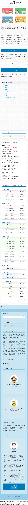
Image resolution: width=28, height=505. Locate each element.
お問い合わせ (17, 496)
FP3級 (6, 85)
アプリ (6, 95)
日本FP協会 (10, 344)
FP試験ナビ (14, 2)
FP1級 (6, 89)
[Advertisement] (14, 114)
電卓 (6, 93)
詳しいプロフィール (14, 482)
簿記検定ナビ (8, 363)
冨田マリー (8, 428)
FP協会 (8, 189)
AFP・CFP (7, 91)
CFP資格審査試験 (6, 281)
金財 (8, 203)
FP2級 (6, 87)
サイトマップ (10, 496)
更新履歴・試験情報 (10, 97)
